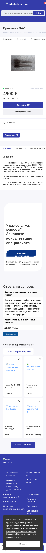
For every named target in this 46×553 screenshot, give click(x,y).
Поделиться (10, 135)
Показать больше (23, 444)
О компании (33, 494)
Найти (38, 13)
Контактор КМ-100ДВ (9, 427)
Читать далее (11, 334)
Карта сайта (9, 501)
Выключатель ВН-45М (31, 386)
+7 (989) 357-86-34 (33, 474)
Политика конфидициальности (14, 507)
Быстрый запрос (23, 112)
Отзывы (21, 39)
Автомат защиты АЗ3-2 (32, 427)
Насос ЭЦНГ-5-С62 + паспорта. (12, 386)
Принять (23, 544)
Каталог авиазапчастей (11, 496)
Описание (7, 39)
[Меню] (4, 4)
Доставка (32, 506)
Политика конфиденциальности (21, 531)
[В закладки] (19, 359)
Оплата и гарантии (31, 500)
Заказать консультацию (21, 254)
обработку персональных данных (23, 265)
